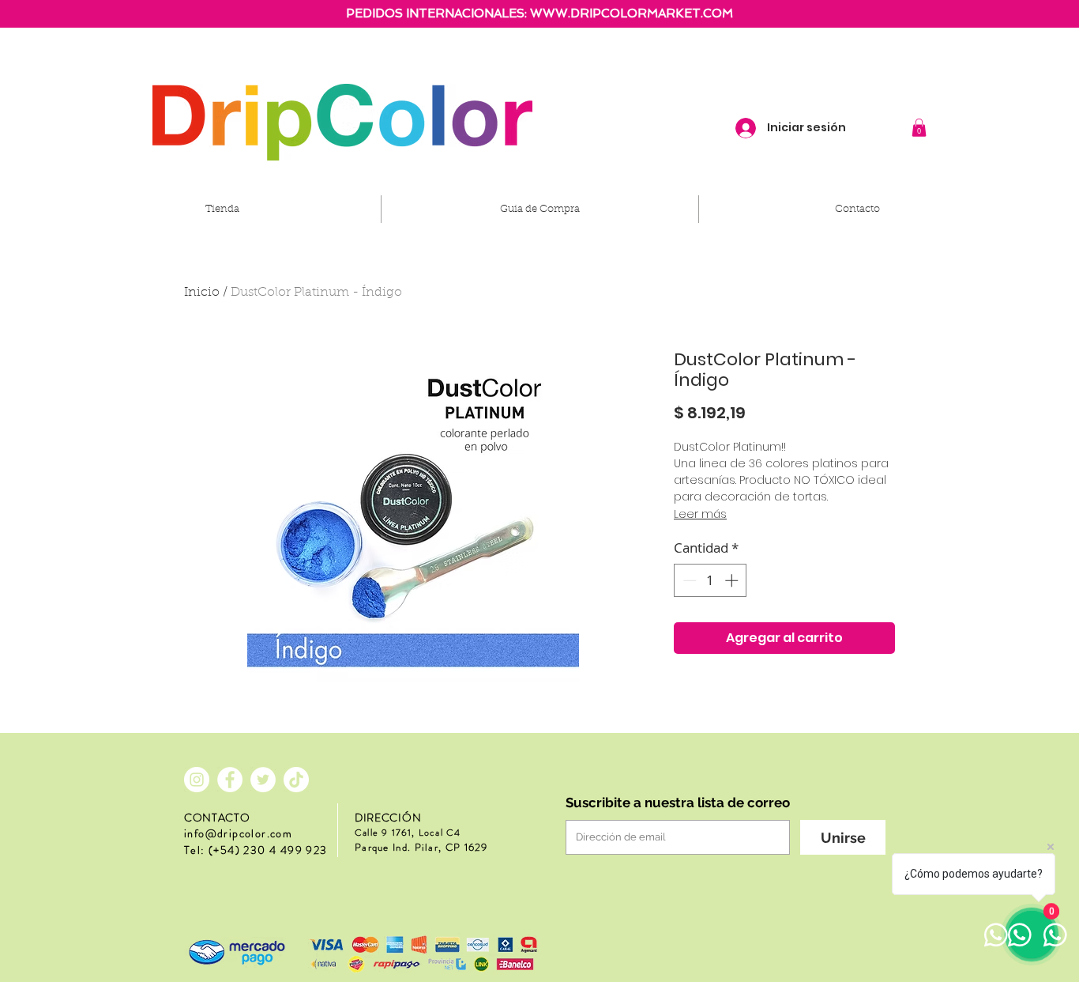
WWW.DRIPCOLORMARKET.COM (631, 13)
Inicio (202, 292)
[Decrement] (688, 580)
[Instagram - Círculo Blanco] (196, 779)
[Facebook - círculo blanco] (229, 779)
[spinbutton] (710, 580)
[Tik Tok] (296, 779)
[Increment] (733, 580)
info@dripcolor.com (238, 833)
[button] (919, 128)
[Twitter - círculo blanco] (263, 779)
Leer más (700, 514)
